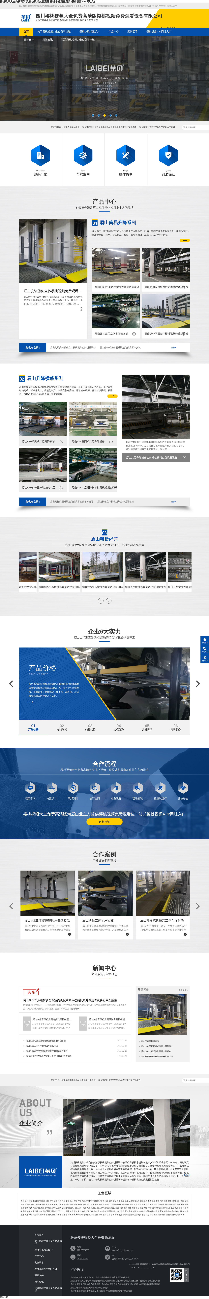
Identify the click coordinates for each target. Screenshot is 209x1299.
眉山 (71, 1201)
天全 (95, 1211)
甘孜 (102, 1201)
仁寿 (141, 1208)
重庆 (155, 1215)
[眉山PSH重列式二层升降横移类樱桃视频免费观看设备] (93, 436)
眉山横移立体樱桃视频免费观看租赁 (115, 501)
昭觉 (128, 1215)
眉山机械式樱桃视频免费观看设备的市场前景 (46, 1041)
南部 (110, 1208)
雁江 (126, 1211)
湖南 (179, 1215)
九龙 (34, 1215)
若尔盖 (181, 1211)
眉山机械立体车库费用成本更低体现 (42, 1046)
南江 (118, 1211)
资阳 (95, 1201)
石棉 (91, 1211)
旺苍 (171, 1204)
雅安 (87, 1201)
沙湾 (54, 1208)
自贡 (30, 1201)
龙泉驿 (131, 1201)
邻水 (40, 1211)
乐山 (63, 1201)
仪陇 (121, 1208)
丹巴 (30, 1215)
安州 (132, 1204)
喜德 (132, 1215)
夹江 (77, 1208)
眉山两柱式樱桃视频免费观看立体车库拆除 (71, 501)
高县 (176, 1208)
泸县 (84, 1204)
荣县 (43, 1204)
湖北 (175, 1215)
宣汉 (56, 1211)
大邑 (161, 1201)
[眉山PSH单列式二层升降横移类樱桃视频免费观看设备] (43, 436)
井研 (73, 1208)
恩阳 (111, 1211)
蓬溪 (26, 1208)
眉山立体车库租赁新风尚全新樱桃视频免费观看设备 (108, 1019)
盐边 (67, 1204)
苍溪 (182, 1204)
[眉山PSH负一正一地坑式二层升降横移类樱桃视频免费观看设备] (43, 482)
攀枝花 (35, 1201)
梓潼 (143, 1204)
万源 (71, 1211)
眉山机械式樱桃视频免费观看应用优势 (78, 1080)
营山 (114, 1208)
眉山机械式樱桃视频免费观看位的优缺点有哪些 (47, 1051)
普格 (116, 1215)
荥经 (83, 1211)
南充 (67, 1201)
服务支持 (29, 39)
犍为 (69, 1208)
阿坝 (99, 1201)
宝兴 (103, 1211)
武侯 (122, 1201)
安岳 (130, 1211)
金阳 (124, 1215)
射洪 (30, 1208)
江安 (168, 1208)
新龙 (50, 1215)
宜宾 (75, 1201)
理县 (148, 1211)
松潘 (155, 1211)
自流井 (27, 1204)
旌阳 (100, 1204)
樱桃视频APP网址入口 (158, 31)
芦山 (99, 1211)
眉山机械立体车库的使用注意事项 (145, 1284)
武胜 (36, 1211)
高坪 (102, 1208)
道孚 (42, 1215)
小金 (169, 1211)
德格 (53, 1215)
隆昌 (50, 1208)
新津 (169, 1201)
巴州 (107, 1211)
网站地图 (4, 1297)
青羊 (114, 1201)
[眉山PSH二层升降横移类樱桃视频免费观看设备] (93, 482)
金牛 (118, 1201)
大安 (36, 1204)
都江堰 (174, 1201)
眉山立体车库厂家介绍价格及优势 (85, 1284)
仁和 (59, 1204)
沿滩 (40, 1204)
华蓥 (44, 1211)
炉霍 (46, 1215)
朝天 (167, 1204)
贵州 (163, 1215)
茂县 (152, 1211)
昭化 (163, 1204)
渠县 (67, 1211)
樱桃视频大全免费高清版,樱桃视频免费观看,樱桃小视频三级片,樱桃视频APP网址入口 (48, 1)
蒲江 (165, 1201)
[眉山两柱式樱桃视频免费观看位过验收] (104, 80)
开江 (60, 1211)
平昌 (122, 1211)
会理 (104, 1215)
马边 (88, 1208)
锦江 (110, 1201)
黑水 (173, 1211)
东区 (51, 1204)
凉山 (106, 1201)
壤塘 (177, 1211)
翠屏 (157, 1208)
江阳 (71, 1204)
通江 (114, 1211)
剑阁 (179, 1204)
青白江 (136, 1201)
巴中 (91, 1201)
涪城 (124, 1204)
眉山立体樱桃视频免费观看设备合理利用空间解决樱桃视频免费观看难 (101, 1291)
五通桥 (58, 1208)
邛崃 (182, 1201)
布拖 (120, 1215)
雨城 (75, 1211)
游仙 (128, 1204)
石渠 (61, 1215)
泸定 (26, 1215)
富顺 (47, 1204)
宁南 (112, 1215)
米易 (63, 1204)
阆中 (129, 1208)
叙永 (92, 1204)
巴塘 (73, 1215)
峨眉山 (93, 1208)
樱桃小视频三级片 (89, 31)
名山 (79, 1211)
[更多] (187, 1175)
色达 (65, 1215)
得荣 (85, 1215)
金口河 (64, 1208)
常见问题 (143, 989)
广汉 (112, 1204)
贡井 (32, 1204)
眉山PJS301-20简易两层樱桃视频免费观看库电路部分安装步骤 (109, 127)
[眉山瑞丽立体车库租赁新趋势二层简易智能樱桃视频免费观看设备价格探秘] (162, 1034)
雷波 (151, 1215)
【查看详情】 (75, 1009)
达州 (83, 1201)
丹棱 (149, 1208)
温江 (145, 1201)
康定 (22, 1215)
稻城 (81, 1215)
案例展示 (132, 31)
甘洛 (143, 1215)
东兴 (38, 1208)
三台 (135, 1204)
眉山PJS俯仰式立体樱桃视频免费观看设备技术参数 (92, 1281)
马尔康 (139, 1211)
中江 (108, 1204)
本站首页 (39, 1235)
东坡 (133, 1208)
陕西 (171, 1215)
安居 (22, 1208)
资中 (46, 1208)
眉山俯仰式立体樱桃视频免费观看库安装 (120, 347)
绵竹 (120, 1204)
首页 (26, 31)
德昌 (100, 1215)
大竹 (64, 1211)
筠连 (184, 1208)
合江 (88, 1204)
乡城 (77, 1215)
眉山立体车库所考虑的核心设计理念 (157, 1046)
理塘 (69, 1215)
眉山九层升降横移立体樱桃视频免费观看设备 (73, 347)
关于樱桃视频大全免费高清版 (54, 31)
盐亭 (139, 1204)
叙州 (165, 1208)
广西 (183, 1215)
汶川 (144, 1211)
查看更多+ (183, 990)
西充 (125, 1208)
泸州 (40, 1201)
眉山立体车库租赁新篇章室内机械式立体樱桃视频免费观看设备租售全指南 (70, 1000)
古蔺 (96, 1204)
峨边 (84, 1208)
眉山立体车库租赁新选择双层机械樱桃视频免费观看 (52, 1019)
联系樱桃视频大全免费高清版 (78, 39)
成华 (126, 1201)
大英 (34, 1208)
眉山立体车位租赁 (71, 127)
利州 (159, 1204)
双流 (149, 1201)
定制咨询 (104, 821)
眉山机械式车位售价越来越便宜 (115, 1284)
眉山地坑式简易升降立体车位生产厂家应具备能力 (138, 1281)
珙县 (180, 1208)
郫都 (153, 1201)
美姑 (147, 1215)
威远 (42, 1208)
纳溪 (75, 1204)
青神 (153, 1208)
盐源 (97, 1215)
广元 (51, 1201)
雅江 (38, 1215)
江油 (155, 1204)
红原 (186, 1211)
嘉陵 (106, 1208)
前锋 (28, 1211)
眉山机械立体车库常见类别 (82, 1277)
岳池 (32, 1211)
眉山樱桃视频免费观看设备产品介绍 (157, 1057)
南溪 (161, 1208)
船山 (186, 1204)
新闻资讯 (48, 39)
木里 (93, 1215)
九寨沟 (160, 1211)
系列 (118, 222)
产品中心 (113, 31)
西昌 (89, 1215)
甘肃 (167, 1215)
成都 (26, 1201)
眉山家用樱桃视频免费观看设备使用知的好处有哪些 (49, 1056)
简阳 (22, 1204)
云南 (159, 1215)
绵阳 (47, 1201)
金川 (165, 1211)
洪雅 (145, 1208)
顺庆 (98, 1208)
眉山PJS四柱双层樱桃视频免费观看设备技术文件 (119, 1080)
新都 (141, 1201)
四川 (22, 1201)
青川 (175, 1204)
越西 (139, 1215)
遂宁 (55, 1201)
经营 (104, 539)
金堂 (157, 1201)
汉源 (87, 1211)
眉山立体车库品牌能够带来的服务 (156, 1051)
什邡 (116, 1204)
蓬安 (118, 1208)
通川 (48, 1211)
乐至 (134, 1211)
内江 (59, 1201)
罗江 (104, 1204)
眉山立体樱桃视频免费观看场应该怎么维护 (89, 1288)
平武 (151, 1204)
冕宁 (136, 1215)
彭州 (179, 1201)
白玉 (57, 1215)
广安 (79, 1201)
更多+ (173, 347)
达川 (52, 1211)
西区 (55, 1204)
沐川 (80, 1208)
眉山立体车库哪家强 (150, 1041)
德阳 (43, 1201)
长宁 (172, 1208)
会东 (108, 1215)
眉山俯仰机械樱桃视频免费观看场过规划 (157, 127)
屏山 (24, 1211)
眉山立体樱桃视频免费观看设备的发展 (112, 1277)
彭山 (137, 1208)
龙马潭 (79, 1204)
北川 (147, 1204)
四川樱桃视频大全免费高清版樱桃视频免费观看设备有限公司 (163, 1264)
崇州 (186, 1201)
